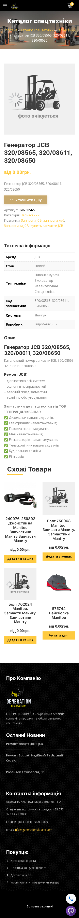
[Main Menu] (5, 5)
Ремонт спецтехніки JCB (24, 744)
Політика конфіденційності (29, 868)
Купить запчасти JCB (46, 225)
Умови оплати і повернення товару (35, 882)
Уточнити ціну (28, 200)
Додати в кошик (20, 559)
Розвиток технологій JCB (25, 772)
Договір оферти (22, 875)
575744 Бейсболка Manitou (59, 612)
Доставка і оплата (23, 861)
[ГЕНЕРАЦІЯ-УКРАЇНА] (14, 5)
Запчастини (66, 30)
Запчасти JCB (31, 220)
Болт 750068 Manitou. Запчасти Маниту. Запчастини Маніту (59, 529)
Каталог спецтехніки (36, 30)
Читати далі (58, 635)
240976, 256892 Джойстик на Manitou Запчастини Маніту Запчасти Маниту (20, 530)
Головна (10, 30)
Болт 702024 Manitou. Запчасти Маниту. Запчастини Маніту (20, 613)
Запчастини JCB (16, 225)
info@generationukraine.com (33, 830)
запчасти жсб (53, 220)
